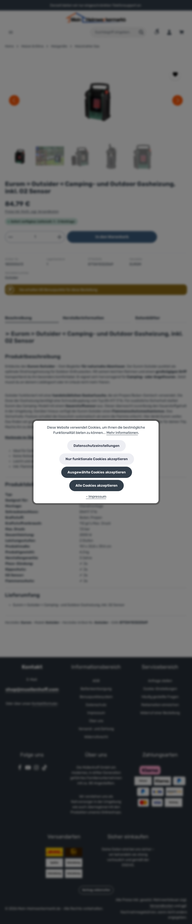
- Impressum (96, 496)
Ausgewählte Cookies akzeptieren (97, 472)
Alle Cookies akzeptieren (97, 485)
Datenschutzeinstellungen (97, 446)
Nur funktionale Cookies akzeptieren (97, 459)
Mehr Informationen (122, 433)
